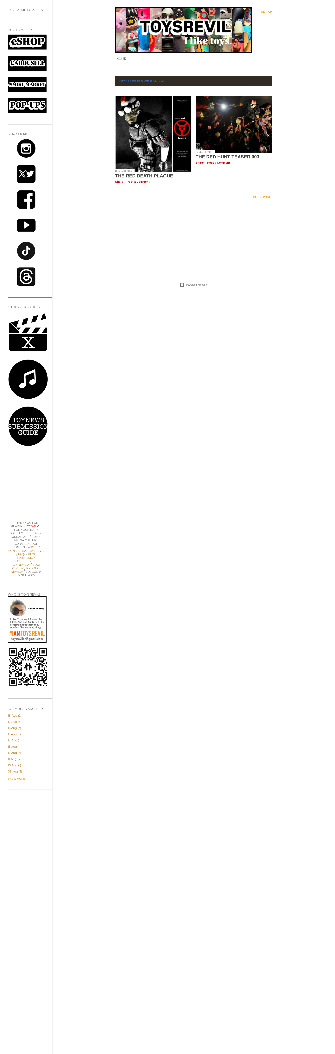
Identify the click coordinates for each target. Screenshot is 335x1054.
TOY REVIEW (20, 565)
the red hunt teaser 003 (227, 156)
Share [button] (119, 181)
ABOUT (33, 547)
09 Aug (14, 771)
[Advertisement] (193, 236)
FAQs (21, 554)
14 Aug (14, 740)
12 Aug (14, 753)
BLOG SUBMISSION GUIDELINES (26, 558)
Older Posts (262, 197)
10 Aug (14, 765)
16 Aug (14, 728)
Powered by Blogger (197, 284)
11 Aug (14, 759)
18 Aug (14, 715)
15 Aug (14, 734)
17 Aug (14, 722)
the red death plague (144, 175)
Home (121, 58)
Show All (262, 80)
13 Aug (14, 746)
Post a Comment (138, 181)
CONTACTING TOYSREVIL (26, 551)
